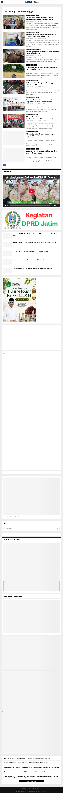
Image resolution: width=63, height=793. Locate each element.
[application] (31, 191)
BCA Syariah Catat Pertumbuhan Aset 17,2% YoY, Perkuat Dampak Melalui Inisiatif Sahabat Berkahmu (28, 772)
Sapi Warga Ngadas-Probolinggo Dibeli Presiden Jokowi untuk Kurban (42, 52)
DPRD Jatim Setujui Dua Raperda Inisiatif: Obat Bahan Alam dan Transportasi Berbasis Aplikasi (34, 243)
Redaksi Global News (32, 21)
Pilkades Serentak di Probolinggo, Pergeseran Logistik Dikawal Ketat (41, 135)
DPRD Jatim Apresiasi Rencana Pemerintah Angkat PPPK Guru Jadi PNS (30, 251)
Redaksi (18, 791)
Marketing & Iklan (31, 791)
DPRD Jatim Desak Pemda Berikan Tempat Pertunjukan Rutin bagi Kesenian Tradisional (34, 260)
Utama (37, 15)
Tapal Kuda (33, 15)
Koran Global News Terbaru (12, 596)
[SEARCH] (58, 528)
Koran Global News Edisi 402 (11, 517)
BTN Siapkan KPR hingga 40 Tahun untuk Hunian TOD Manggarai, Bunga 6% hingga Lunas (25, 763)
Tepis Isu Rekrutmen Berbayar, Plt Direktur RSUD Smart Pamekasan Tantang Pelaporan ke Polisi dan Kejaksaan (31, 767)
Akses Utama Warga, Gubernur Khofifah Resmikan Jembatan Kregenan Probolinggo (40, 18)
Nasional (28, 15)
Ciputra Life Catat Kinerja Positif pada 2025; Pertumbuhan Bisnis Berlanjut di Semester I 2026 (26, 758)
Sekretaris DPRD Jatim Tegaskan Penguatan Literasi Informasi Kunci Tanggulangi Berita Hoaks (35, 234)
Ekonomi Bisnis (29, 49)
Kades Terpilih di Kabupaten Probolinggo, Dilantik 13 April (40, 84)
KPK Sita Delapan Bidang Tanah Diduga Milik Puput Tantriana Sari (41, 68)
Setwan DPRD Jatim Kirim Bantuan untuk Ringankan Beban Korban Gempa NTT (32, 268)
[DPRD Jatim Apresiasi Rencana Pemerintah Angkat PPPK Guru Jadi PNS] (7, 253)
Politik (27, 80)
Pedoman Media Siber (41, 791)
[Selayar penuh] (57, 205)
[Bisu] (55, 205)
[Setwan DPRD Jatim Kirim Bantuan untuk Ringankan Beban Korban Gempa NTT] (7, 270)
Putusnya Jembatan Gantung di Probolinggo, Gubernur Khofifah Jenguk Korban (41, 35)
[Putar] (5, 205)
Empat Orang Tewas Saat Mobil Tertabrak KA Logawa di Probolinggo (41, 152)
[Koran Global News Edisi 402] (31, 496)
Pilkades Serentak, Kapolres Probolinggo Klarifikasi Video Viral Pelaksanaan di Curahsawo (42, 118)
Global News (23, 791)
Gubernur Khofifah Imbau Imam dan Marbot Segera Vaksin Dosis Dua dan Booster (41, 101)
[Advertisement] (31, 337)
